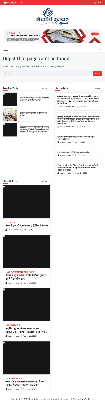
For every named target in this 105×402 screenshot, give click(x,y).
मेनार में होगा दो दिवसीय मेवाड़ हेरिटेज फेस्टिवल (26, 225)
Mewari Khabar (65, 106)
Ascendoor (66, 399)
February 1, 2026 (29, 389)
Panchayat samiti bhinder (16, 272)
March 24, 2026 (81, 173)
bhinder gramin (12, 325)
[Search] (99, 49)
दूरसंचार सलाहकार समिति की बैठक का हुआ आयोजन (73, 152)
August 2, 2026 (80, 106)
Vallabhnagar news (14, 378)
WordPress (89, 399)
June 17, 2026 (80, 126)
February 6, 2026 (29, 283)
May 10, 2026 (80, 142)
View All (45, 88)
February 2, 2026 (29, 336)
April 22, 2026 (80, 155)
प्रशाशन (31, 272)
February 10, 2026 (30, 229)
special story (11, 222)
